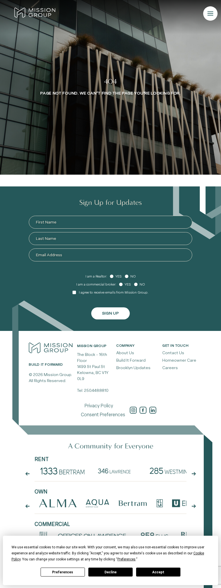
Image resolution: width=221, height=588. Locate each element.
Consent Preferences (103, 414)
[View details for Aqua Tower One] (97, 503)
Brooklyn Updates (133, 367)
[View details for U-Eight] (186, 503)
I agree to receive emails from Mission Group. (113, 292)
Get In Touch (175, 346)
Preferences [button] (126, 559)
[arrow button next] (193, 474)
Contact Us (173, 352)
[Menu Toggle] (210, 13)
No (133, 276)
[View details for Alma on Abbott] (58, 503)
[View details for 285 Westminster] (175, 471)
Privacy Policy (98, 405)
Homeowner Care (179, 360)
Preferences (62, 572)
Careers (170, 367)
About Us (125, 352)
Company (125, 346)
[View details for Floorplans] (62, 471)
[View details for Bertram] (133, 503)
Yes (118, 276)
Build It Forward (131, 360)
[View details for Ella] (160, 503)
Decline (110, 572)
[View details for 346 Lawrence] (116, 471)
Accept (158, 572)
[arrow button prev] (27, 474)
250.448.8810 (96, 390)
